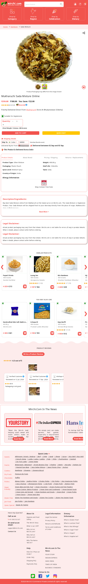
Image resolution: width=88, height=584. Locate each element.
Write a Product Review (33, 354)
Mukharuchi (31, 110)
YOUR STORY (50, 554)
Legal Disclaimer (51, 517)
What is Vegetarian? (71, 536)
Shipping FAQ (31, 561)
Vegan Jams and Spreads (24, 492)
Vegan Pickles (72, 492)
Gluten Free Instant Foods (64, 498)
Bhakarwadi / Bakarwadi (23, 465)
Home (5, 27)
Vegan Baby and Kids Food (24, 487)
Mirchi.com (7, 327)
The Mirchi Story (32, 523)
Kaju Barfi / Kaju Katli (76, 457)
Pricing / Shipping (51, 158)
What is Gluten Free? (71, 520)
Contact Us (12, 531)
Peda (49, 459)
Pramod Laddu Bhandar (39, 327)
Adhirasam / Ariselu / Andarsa (25, 457)
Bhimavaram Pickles (35, 484)
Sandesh (73, 459)
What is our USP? (33, 526)
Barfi (39, 457)
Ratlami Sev (77, 465)
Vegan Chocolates (41, 487)
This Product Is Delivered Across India (18, 150)
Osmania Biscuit (38, 470)
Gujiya (64, 457)
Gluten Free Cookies (46, 498)
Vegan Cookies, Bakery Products (27, 489)
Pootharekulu (63, 459)
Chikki (45, 457)
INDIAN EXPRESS (51, 558)
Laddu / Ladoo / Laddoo (36, 459)
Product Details (7, 158)
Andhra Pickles (32, 481)
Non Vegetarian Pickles (69, 481)
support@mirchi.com (15, 528)
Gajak (51, 457)
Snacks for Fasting (22, 505)
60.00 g (6, 324)
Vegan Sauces (21, 495)
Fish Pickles (56, 481)
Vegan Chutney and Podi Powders (61, 487)
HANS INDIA (49, 561)
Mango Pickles (20, 481)
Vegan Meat (61, 492)
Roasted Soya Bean (22, 467)
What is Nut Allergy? (71, 526)
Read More (18, 439)
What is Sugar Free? (71, 530)
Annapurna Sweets (38, 280)
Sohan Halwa (33, 462)
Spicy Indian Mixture (38, 467)
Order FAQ (30, 557)
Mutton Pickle (69, 484)
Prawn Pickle (58, 484)
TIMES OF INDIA (51, 564)
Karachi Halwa (21, 459)
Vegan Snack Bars (34, 495)
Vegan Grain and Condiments (50, 489)
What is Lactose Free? (72, 523)
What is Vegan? (69, 533)
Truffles (17, 478)
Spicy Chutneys (21, 484)
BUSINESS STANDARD (53, 568)
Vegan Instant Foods (69, 489)
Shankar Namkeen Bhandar (68, 280)
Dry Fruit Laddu (21, 462)
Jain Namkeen (29, 501)
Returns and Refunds (52, 524)
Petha (55, 459)
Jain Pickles (19, 501)
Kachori (65, 467)
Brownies (27, 470)
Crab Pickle (48, 484)
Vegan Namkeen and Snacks (45, 492)
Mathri (60, 465)
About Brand (27, 158)
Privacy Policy (50, 520)
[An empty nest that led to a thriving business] (48, 420)
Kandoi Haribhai (9, 280)
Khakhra (53, 465)
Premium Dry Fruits (21, 474)
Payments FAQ (32, 564)
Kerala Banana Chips (41, 465)
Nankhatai (18, 470)
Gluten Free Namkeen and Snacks (26, 498)
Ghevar (57, 457)
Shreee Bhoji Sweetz (65, 327)
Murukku (68, 465)
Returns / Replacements (74, 158)
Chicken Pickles (44, 481)
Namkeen (14, 27)
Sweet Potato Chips (54, 467)
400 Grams (7, 278)
